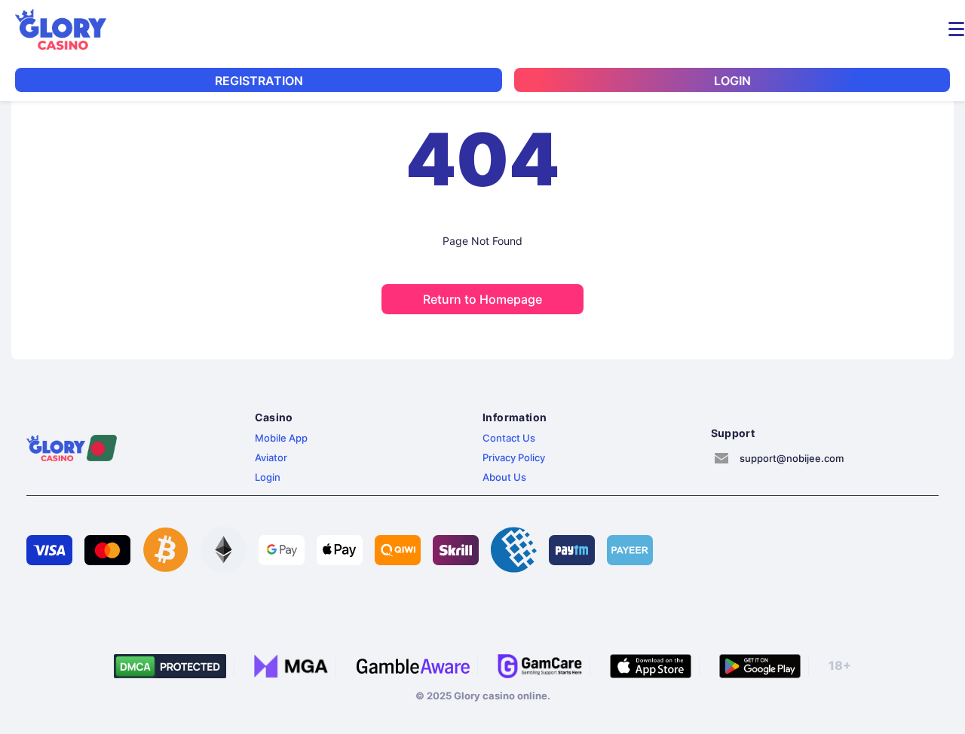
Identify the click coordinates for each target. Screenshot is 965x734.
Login (267, 477)
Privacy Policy (513, 457)
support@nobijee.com (792, 458)
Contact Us (508, 438)
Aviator (271, 457)
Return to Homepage (482, 299)
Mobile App (281, 438)
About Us (504, 477)
